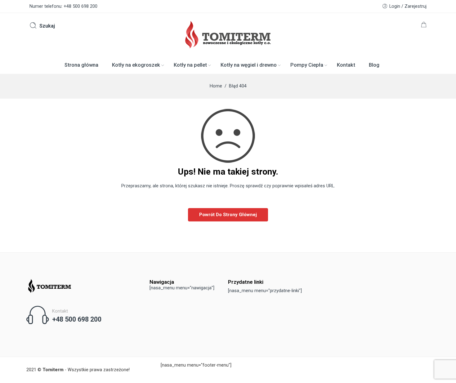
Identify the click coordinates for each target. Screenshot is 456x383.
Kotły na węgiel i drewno (249, 65)
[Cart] (424, 26)
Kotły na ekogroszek (136, 65)
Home (216, 86)
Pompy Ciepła (306, 65)
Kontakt (346, 65)
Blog (374, 65)
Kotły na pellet (190, 65)
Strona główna (81, 65)
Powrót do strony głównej (228, 214)
